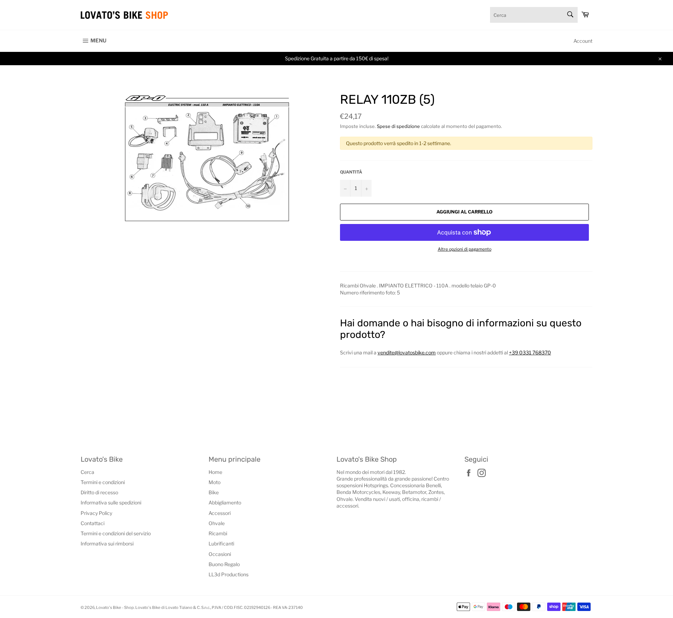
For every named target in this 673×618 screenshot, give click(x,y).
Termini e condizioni (103, 482)
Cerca (87, 472)
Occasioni (220, 554)
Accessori (220, 513)
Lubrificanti (221, 543)
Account (582, 41)
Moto (214, 482)
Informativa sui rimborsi (107, 543)
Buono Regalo (224, 564)
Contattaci (92, 523)
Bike (214, 492)
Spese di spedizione (398, 126)
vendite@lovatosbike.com (407, 352)
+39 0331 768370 (530, 352)
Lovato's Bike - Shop (115, 607)
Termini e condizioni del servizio (116, 533)
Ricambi (218, 533)
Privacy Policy (96, 513)
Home (215, 472)
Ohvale (217, 523)
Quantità (351, 172)
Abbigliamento (225, 502)
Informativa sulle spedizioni (111, 502)
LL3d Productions (229, 574)
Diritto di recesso (99, 492)
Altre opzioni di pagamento (464, 249)
